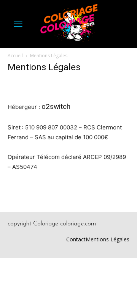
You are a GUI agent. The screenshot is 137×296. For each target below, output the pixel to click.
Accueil (15, 55)
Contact (76, 239)
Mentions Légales (107, 239)
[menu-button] (18, 24)
